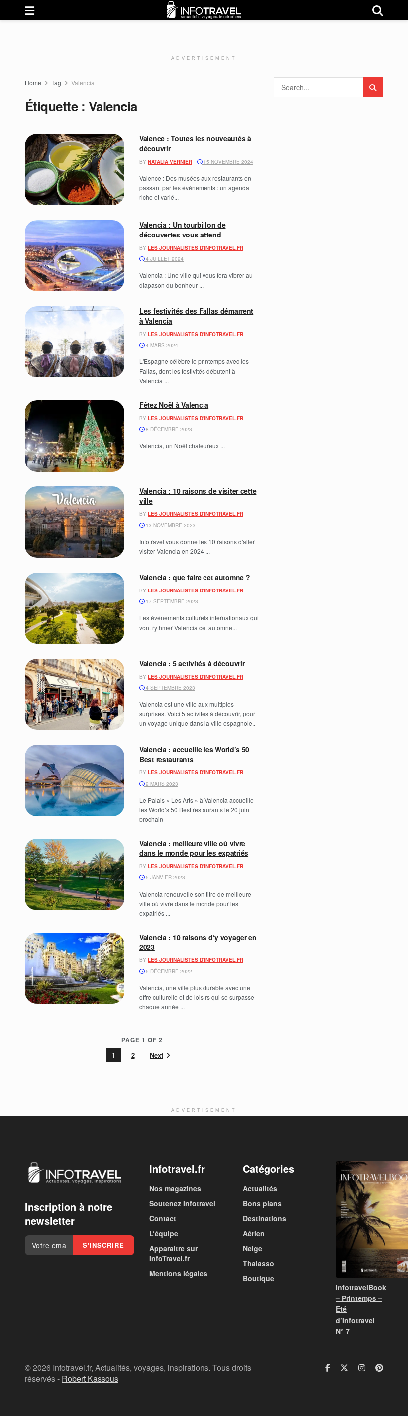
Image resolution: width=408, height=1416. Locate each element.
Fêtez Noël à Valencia (173, 405)
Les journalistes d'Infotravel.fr (195, 247)
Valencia (83, 82)
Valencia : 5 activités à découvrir (191, 663)
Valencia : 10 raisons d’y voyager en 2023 (198, 942)
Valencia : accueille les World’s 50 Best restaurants (194, 754)
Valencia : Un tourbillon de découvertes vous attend (182, 229)
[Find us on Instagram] (361, 1367)
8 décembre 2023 (168, 429)
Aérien (254, 1233)
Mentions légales (178, 1273)
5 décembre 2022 (168, 971)
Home (33, 82)
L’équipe (163, 1233)
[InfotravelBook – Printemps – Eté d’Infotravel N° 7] (359, 1219)
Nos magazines (175, 1188)
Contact (162, 1218)
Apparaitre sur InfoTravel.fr (173, 1253)
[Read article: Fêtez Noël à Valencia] (74, 436)
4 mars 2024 (161, 345)
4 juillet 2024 (164, 258)
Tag (56, 82)
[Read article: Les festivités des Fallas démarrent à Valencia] (74, 341)
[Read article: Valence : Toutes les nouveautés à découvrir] (74, 169)
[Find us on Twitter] (344, 1367)
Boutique (258, 1278)
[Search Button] (377, 10)
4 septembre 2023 (169, 687)
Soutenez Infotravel (182, 1203)
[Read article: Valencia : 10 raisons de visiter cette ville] (74, 522)
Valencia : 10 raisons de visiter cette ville (197, 496)
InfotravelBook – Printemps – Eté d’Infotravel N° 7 (359, 1309)
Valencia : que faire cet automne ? (194, 577)
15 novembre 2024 (227, 161)
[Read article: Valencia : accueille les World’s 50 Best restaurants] (74, 780)
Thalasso (258, 1263)
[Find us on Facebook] (327, 1367)
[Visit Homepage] (203, 10)
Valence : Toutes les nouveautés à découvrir (195, 143)
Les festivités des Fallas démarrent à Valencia (196, 316)
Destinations (264, 1218)
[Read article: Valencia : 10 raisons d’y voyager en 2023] (74, 968)
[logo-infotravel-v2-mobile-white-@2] (74, 1173)
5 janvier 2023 (164, 877)
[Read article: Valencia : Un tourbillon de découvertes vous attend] (74, 255)
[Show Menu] (29, 10)
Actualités (260, 1188)
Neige (252, 1248)
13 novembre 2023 (170, 525)
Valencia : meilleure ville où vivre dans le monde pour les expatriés (193, 848)
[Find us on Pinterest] (379, 1367)
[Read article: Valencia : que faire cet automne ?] (74, 608)
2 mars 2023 (161, 783)
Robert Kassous (90, 1378)
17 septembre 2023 (171, 601)
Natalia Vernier (170, 161)
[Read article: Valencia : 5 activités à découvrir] (74, 694)
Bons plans (262, 1203)
